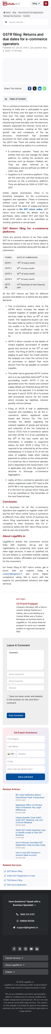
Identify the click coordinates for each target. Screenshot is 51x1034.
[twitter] (20, 949)
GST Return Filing (14, 871)
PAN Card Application (16, 885)
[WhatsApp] (44, 88)
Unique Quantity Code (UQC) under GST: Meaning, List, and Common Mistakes (29, 820)
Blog (14, 12)
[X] (34, 88)
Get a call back (25, 776)
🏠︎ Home (7, 12)
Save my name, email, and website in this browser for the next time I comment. (25, 699)
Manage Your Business (12, 16)
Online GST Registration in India (21, 876)
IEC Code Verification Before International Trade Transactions (30, 796)
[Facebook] (29, 88)
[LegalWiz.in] (12, 2)
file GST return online (30, 209)
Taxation (26, 16)
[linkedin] (37, 949)
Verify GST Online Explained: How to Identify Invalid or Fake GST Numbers (31, 832)
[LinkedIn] (39, 88)
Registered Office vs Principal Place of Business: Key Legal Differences (29, 807)
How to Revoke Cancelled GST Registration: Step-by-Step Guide (30, 843)
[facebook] (14, 949)
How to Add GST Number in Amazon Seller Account (28, 853)
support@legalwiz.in (12, 574)
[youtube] (31, 949)
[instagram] (25, 949)
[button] (15, 99)
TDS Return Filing (14, 880)
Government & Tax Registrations (30, 12)
